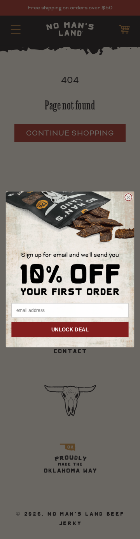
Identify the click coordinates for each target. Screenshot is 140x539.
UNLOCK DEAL (70, 330)
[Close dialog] (128, 197)
